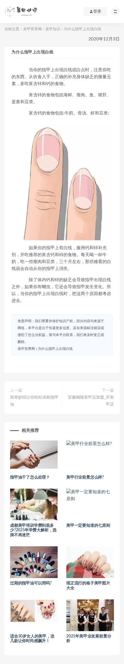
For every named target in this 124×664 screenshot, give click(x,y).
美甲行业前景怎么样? (85, 477)
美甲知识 (52, 29)
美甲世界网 (32, 29)
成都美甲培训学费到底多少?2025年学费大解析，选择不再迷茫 (33, 530)
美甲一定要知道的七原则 (88, 526)
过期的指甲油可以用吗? (31, 583)
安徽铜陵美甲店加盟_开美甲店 (91, 400)
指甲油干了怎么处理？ (30, 477)
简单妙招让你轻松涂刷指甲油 (34, 400)
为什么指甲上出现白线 (55, 348)
